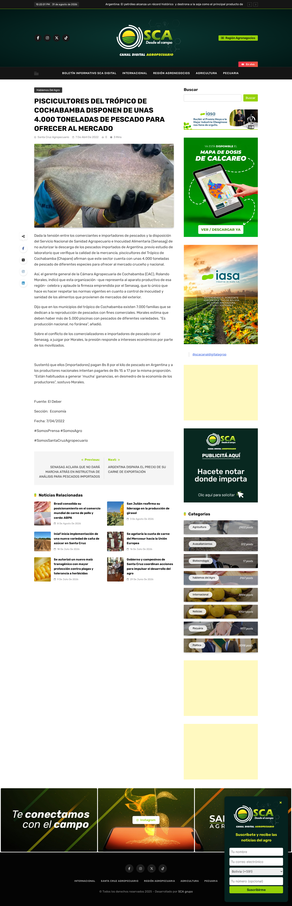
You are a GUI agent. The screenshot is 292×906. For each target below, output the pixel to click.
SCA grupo (185, 891)
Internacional (134, 73)
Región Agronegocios (171, 73)
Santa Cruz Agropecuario (53, 137)
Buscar (191, 89)
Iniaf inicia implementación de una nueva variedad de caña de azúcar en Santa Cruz (76, 538)
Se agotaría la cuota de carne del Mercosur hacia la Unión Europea (148, 538)
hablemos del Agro (48, 90)
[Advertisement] (217, 392)
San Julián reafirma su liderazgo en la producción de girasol (148, 508)
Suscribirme (256, 890)
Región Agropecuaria (159, 881)
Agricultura (206, 73)
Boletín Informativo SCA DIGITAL (89, 73)
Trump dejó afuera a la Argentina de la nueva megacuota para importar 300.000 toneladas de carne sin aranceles (172, 4)
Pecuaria (231, 73)
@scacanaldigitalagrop (209, 354)
